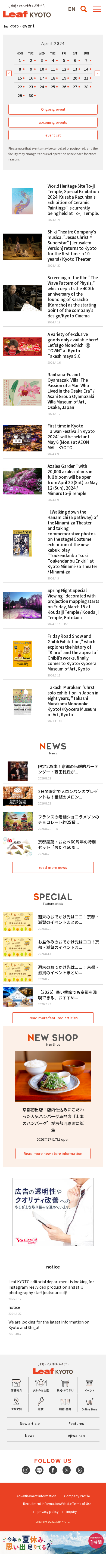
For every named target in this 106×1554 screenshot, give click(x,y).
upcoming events (53, 122)
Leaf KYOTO (11, 26)
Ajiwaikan (76, 1435)
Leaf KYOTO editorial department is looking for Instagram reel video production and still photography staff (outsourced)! (51, 1287)
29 (20, 95)
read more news (53, 867)
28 (86, 86)
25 (53, 86)
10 (42, 69)
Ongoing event (53, 109)
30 (31, 95)
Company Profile (77, 1496)
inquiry (71, 1511)
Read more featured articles (53, 1017)
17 (42, 78)
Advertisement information (36, 1496)
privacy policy (48, 1511)
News (30, 1435)
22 (20, 86)
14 (86, 69)
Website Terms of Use (75, 1503)
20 (75, 78)
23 (31, 86)
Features (76, 1423)
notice (14, 1307)
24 (42, 86)
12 (64, 69)
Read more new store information (53, 1153)
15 (20, 78)
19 (64, 78)
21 (86, 78)
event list (53, 135)
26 (64, 86)
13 (75, 69)
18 (53, 78)
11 (53, 69)
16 (31, 78)
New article (30, 1423)
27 (75, 86)
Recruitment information (41, 1503)
